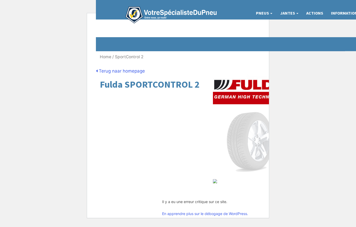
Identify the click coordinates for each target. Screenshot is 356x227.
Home (105, 56)
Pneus (263, 13)
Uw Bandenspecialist (169, 10)
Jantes (288, 13)
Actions (314, 13)
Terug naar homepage (121, 71)
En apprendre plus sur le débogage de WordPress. (205, 213)
